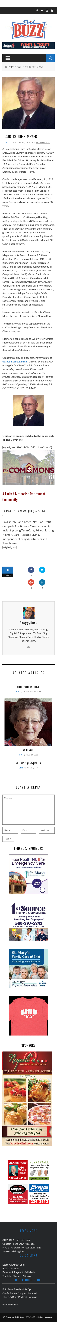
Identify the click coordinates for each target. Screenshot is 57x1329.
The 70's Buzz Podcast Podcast (19, 1296)
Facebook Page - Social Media (18, 1272)
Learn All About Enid (13, 1264)
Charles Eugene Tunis (28, 687)
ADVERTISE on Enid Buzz (16, 1239)
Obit (7, 142)
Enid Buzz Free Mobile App (17, 1289)
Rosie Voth (28, 750)
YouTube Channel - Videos (16, 1275)
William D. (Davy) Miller (28, 763)
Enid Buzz (19, 1317)
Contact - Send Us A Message (18, 1243)
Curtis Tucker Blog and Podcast (19, 1293)
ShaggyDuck (43, 142)
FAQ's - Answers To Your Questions (21, 1247)
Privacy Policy (10, 1304)
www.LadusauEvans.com (15, 361)
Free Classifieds (11, 1268)
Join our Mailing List (13, 1251)
